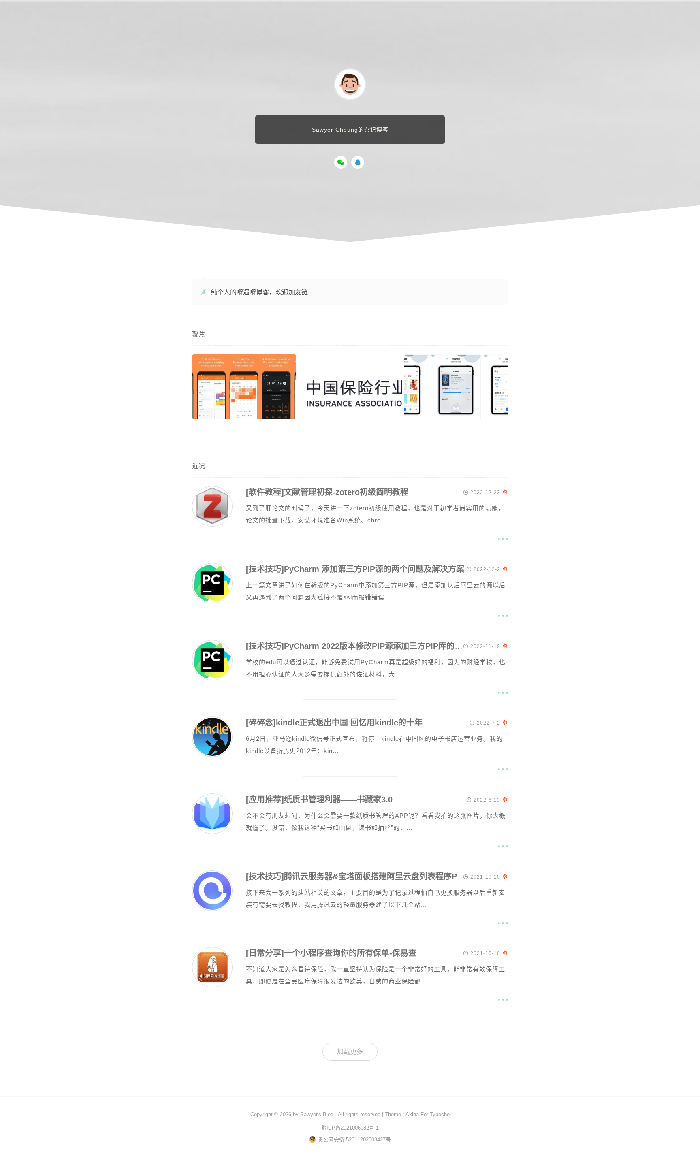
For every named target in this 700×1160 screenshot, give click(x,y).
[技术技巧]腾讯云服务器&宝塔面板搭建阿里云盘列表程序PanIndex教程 (375, 876)
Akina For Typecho (427, 1114)
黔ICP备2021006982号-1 (350, 1128)
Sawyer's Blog (316, 1114)
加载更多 (350, 1051)
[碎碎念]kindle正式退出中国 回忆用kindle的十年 (334, 722)
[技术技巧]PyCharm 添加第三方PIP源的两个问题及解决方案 (355, 569)
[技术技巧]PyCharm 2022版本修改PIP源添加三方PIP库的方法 (358, 646)
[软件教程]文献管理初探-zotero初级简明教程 (327, 492)
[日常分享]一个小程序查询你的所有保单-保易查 (331, 953)
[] (212, 524)
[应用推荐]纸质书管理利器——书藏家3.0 (319, 799)
